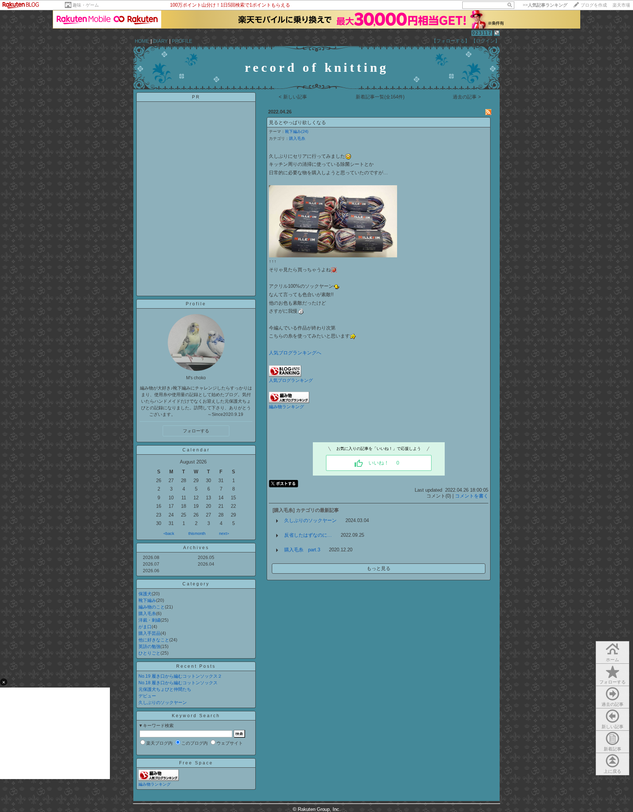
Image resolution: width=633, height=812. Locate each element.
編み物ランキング (154, 784)
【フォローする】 (451, 41)
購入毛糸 (147, 613)
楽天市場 (621, 5)
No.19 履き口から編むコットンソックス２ (180, 676)
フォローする (612, 682)
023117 (482, 33)
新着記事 (612, 749)
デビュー (147, 696)
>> (545, 5)
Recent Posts (196, 666)
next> (224, 533)
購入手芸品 (149, 633)
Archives (196, 547)
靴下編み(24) (296, 131)
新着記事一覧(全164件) (380, 97)
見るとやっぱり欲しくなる (297, 122)
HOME (142, 41)
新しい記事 (612, 726)
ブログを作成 (594, 5)
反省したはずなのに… (308, 535)
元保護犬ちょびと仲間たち (164, 689)
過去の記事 (612, 704)
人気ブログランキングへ (295, 352)
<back (168, 533)
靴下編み (147, 600)
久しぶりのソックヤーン (162, 702)
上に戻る (612, 771)
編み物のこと (151, 607)
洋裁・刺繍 (149, 620)
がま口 (145, 626)
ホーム (612, 659)
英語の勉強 (149, 646)
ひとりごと (149, 653)
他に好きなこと (153, 639)
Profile (196, 303)
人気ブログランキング (291, 380)
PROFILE (182, 41)
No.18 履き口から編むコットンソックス (178, 682)
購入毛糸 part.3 (302, 549)
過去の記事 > (467, 97)
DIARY (160, 41)
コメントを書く (471, 496)
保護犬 (145, 593)
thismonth (197, 533)
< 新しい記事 (293, 97)
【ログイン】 (485, 41)
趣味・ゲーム (86, 5)
